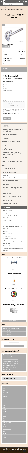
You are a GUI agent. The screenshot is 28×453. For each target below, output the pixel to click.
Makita (4, 409)
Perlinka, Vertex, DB (8, 169)
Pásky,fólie (5, 165)
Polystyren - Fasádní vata (9, 177)
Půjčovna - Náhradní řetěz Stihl (14, 257)
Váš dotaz (5, 68)
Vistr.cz (4, 437)
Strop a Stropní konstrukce (12, 197)
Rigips (4, 420)
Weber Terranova (6, 442)
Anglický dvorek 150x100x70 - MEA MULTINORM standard (14, 305)
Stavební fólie (6, 193)
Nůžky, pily (5, 231)
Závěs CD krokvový (7, 330)
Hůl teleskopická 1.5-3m (8, 369)
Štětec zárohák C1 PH (7, 354)
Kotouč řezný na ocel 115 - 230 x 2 (10, 359)
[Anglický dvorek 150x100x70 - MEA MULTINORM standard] (14, 311)
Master (4, 414)
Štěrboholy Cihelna (7, 429)
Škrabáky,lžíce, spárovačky (9, 238)
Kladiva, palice (6, 213)
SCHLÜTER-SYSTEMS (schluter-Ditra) (12, 188)
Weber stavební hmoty (9, 204)
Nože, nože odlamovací (8, 228)
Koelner (4, 158)
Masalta (4, 411)
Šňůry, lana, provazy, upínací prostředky (12, 241)
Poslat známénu (6, 71)
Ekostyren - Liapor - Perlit (11, 142)
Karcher (4, 403)
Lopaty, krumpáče (7, 220)
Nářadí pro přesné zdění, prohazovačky (12, 226)
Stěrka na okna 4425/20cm (9, 365)
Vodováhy (5, 250)
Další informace (18, 451)
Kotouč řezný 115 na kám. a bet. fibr (14, 288)
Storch (4, 433)
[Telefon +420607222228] (20, 2)
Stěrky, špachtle (7, 245)
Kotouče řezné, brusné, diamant (10, 217)
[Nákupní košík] (26, 1)
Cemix (4, 390)
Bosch (4, 388)
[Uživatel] (17, 1)
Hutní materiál (7, 149)
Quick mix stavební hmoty (10, 181)
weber (4, 439)
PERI (4, 418)
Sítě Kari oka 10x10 (7, 332)
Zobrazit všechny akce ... (14, 320)
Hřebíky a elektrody (7, 210)
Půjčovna (5, 126)
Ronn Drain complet (7, 422)
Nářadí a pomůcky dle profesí (12, 161)
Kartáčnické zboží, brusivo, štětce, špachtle (11, 153)
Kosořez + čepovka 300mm (9, 356)
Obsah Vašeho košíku (7, 378)
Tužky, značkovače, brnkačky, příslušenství (13, 248)
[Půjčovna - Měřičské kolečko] (14, 278)
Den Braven (5, 138)
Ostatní (4, 416)
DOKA (4, 394)
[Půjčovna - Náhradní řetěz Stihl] (14, 263)
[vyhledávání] (23, 1)
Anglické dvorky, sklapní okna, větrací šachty (12, 130)
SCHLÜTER (5, 424)
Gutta (4, 145)
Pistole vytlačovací (7, 233)
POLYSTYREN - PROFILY (9, 172)
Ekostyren (5, 396)
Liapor (4, 407)
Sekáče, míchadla (7, 236)
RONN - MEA (5, 184)
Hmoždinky (5, 175)
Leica (4, 405)
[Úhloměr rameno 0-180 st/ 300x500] (14, 34)
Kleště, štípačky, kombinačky (10, 215)
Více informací (16, 113)
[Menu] (1, 1)
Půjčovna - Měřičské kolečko (14, 273)
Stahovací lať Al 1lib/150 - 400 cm (10, 363)
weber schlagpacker (7, 334)
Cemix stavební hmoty (9, 135)
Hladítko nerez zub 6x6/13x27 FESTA (11, 361)
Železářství (6, 207)
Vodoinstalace (7, 200)
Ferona (4, 398)
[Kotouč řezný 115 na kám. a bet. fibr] (14, 294)
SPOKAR (5, 426)
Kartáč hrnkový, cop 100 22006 (9, 367)
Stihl (4, 431)
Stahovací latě (6, 243)
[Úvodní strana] (4, 1)
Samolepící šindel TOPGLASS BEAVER (11, 328)
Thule (4, 435)
